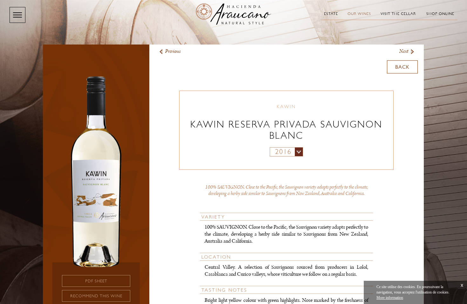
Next (403, 51)
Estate (331, 13)
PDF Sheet (96, 281)
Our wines (359, 13)
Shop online (440, 13)
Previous (173, 51)
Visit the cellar (398, 13)
